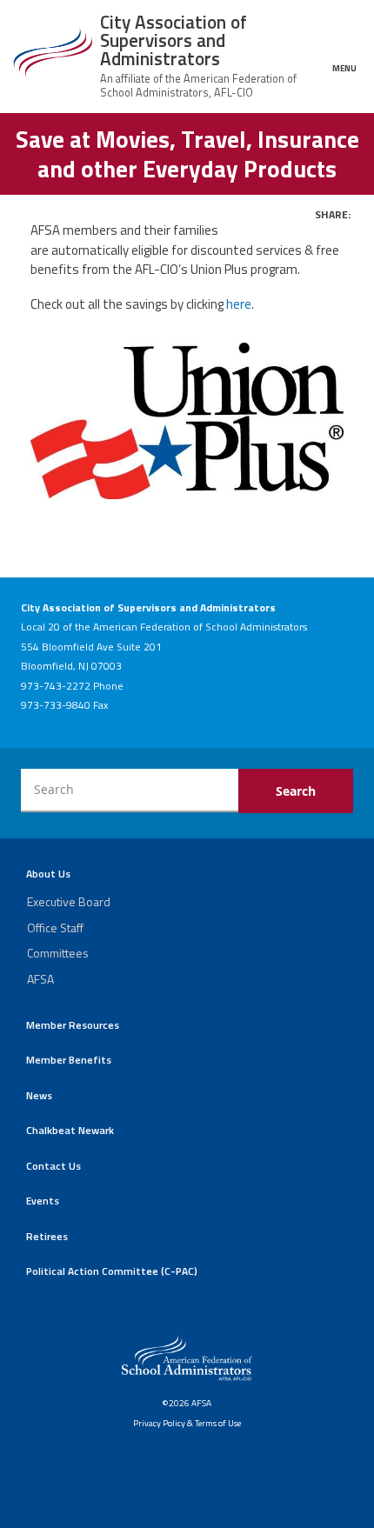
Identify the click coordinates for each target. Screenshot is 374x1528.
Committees (58, 953)
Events (42, 1200)
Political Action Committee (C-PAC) (111, 1271)
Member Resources (72, 1025)
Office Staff (55, 927)
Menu (344, 67)
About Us (48, 873)
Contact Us (53, 1166)
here (238, 304)
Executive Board (68, 901)
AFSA (40, 979)
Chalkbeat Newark (70, 1130)
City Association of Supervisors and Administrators (173, 40)
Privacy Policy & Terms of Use (187, 1423)
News (39, 1095)
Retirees (47, 1236)
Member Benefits (68, 1059)
